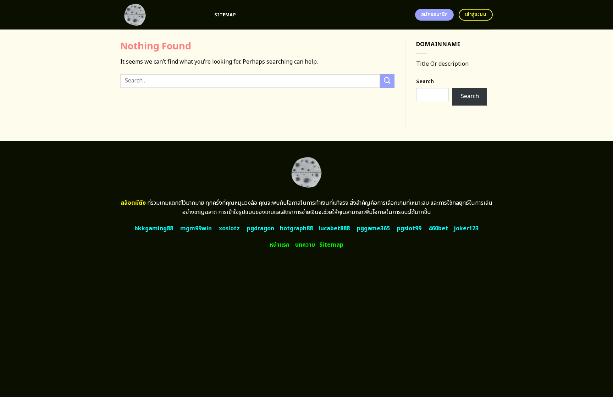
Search (425, 81)
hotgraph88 (296, 228)
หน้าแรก (279, 245)
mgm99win (196, 228)
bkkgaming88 (153, 228)
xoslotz (229, 228)
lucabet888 (334, 228)
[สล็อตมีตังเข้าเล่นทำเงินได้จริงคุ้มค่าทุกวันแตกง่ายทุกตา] (162, 14)
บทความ (305, 245)
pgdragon (260, 228)
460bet (438, 228)
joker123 (466, 228)
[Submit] (387, 81)
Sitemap (225, 14)
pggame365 (373, 228)
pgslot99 (409, 228)
